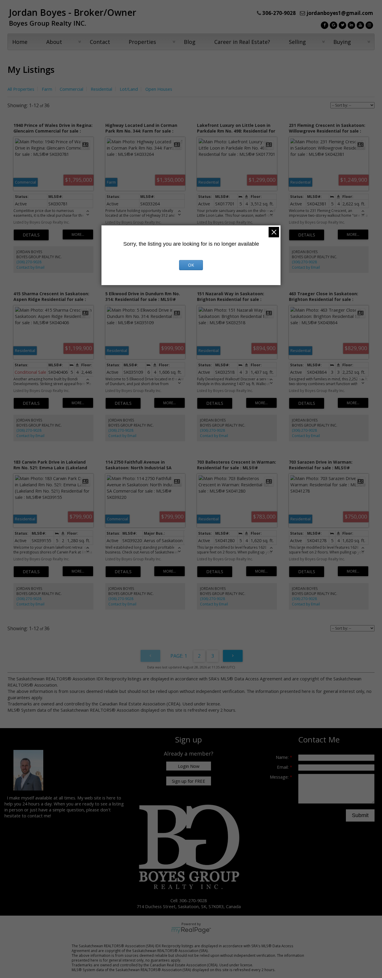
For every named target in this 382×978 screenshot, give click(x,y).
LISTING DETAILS (31, 235)
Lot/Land (129, 89)
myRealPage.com (191, 930)
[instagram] (368, 24)
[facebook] (323, 24)
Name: (283, 757)
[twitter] (341, 24)
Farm (47, 89)
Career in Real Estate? (242, 41)
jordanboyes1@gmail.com (339, 13)
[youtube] (359, 24)
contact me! (39, 816)
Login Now (188, 766)
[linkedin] (350, 24)
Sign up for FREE (188, 781)
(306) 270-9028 (28, 262)
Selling (297, 41)
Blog (189, 41)
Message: (280, 777)
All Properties (20, 89)
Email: (283, 767)
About (54, 41)
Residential (101, 89)
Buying (342, 41)
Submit (360, 815)
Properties (142, 41)
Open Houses (158, 89)
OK (191, 265)
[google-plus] (332, 24)
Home (19, 41)
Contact (100, 41)
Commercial (71, 89)
